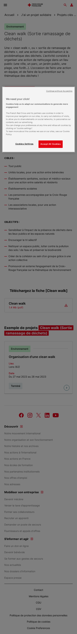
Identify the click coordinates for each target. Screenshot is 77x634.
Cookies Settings (24, 144)
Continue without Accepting (59, 91)
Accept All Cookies (50, 144)
